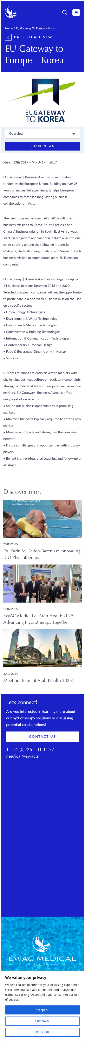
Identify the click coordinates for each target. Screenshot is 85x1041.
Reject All (42, 1032)
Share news (42, 146)
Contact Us (42, 736)
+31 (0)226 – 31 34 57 (32, 750)
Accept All (42, 1010)
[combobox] (42, 134)
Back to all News (34, 37)
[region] (42, 1006)
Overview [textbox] (16, 133)
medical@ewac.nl (23, 756)
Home (9, 28)
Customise (42, 1021)
